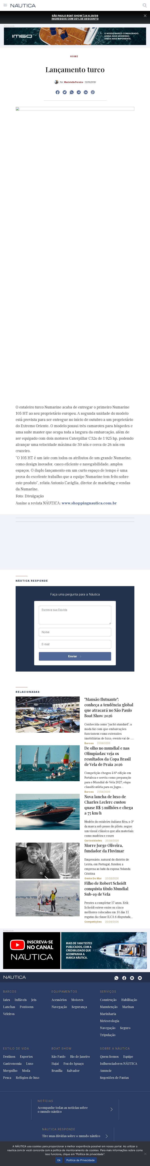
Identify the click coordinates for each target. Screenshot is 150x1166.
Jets (33, 1000)
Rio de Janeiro (80, 1057)
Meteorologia (109, 1021)
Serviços (108, 991)
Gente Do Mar (93, 878)
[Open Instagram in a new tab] (72, 92)
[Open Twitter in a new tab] (65, 92)
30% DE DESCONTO (86, 18)
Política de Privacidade (80, 1160)
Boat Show (62, 1048)
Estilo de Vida (16, 1048)
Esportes (26, 1057)
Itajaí (55, 1064)
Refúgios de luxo (27, 1078)
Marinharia (108, 1014)
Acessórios (59, 1000)
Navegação (59, 1007)
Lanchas (9, 1007)
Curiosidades (93, 840)
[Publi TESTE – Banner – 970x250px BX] (75, 950)
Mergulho (10, 1071)
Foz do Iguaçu (73, 1064)
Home (74, 56)
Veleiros (8, 1014)
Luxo (29, 1064)
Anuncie (106, 1071)
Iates (6, 1000)
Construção (108, 1000)
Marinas (128, 1007)
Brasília (57, 1071)
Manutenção (109, 1007)
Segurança (79, 1007)
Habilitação (129, 1000)
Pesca (7, 1078)
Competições (93, 921)
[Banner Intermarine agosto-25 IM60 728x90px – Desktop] (75, 36)
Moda (26, 1071)
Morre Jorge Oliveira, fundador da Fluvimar (104, 848)
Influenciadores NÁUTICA (118, 1064)
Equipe (128, 1057)
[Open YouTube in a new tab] (79, 92)
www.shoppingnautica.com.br (89, 503)
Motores (77, 1000)
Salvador (73, 1071)
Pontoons (26, 1007)
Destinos (9, 1057)
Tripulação (107, 1035)
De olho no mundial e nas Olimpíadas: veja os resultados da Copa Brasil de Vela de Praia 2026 (107, 756)
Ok (59, 1160)
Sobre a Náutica (115, 1048)
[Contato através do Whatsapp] (116, 978)
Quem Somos (109, 1057)
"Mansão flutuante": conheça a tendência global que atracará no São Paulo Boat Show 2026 (108, 707)
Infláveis (21, 1000)
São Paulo (58, 1057)
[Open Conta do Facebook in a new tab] (58, 92)
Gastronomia (12, 1064)
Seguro (125, 1028)
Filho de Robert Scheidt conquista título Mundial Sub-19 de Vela (106, 888)
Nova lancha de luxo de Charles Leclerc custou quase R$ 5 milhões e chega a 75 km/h (108, 804)
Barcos (89, 743)
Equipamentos (64, 991)
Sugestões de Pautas (114, 1078)
